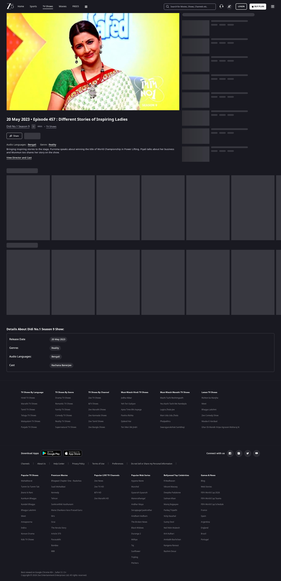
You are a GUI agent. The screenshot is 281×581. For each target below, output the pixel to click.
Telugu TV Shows (28, 415)
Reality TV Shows (62, 421)
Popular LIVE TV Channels (106, 475)
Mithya (134, 539)
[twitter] (247, 453)
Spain (203, 516)
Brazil (203, 533)
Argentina (205, 522)
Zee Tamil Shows (96, 421)
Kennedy (55, 492)
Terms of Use (98, 463)
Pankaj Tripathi (170, 510)
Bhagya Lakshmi (209, 409)
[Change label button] (229, 7)
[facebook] (230, 453)
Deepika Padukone (172, 492)
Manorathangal (138, 498)
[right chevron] (277, 207)
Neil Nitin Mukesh (172, 527)
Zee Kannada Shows (97, 415)
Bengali (32, 144)
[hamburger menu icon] (272, 6)
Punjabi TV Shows (29, 427)
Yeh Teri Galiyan (128, 403)
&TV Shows (93, 403)
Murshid (135, 486)
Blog (203, 480)
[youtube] (256, 453)
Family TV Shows (62, 409)
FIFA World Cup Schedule (212, 504)
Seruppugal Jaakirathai (141, 510)
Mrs (53, 516)
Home (21, 6)
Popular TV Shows (29, 475)
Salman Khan (170, 498)
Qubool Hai (126, 421)
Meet (204, 403)
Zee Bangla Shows (96, 427)
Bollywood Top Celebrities (176, 475)
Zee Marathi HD (101, 498)
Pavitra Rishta (127, 415)
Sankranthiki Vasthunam (62, 504)
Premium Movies (59, 475)
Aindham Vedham (139, 516)
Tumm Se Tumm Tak (30, 486)
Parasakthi (56, 539)
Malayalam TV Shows (30, 421)
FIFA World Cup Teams (211, 498)
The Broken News (139, 522)
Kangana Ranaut (171, 545)
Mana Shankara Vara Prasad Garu (66, 510)
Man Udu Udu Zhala (169, 415)
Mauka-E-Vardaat (209, 421)
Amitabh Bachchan (172, 539)
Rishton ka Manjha (210, 397)
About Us (41, 463)
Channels (25, 463)
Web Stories (206, 486)
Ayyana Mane (137, 480)
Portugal (205, 539)
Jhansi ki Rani (27, 492)
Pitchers (135, 563)
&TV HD (97, 492)
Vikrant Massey (171, 486)
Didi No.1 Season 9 (18, 126)
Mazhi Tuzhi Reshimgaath (171, 397)
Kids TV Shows (27, 539)
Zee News (98, 480)
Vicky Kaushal (170, 516)
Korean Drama (27, 533)
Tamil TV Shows (28, 409)
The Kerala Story (58, 527)
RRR (53, 551)
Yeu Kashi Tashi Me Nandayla (173, 403)
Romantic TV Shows (64, 403)
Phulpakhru (165, 421)
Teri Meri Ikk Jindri (129, 427)
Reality (52, 144)
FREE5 (75, 6)
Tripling (134, 557)
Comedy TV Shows (63, 415)
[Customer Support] (221, 6)
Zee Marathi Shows (97, 409)
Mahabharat (26, 480)
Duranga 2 (136, 533)
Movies (63, 6)
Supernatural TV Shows (65, 427)
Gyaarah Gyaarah (139, 492)
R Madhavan (169, 480)
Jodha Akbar (126, 397)
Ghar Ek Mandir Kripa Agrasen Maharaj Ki (220, 427)
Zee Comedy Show (210, 415)
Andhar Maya (137, 504)
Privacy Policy (78, 463)
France (204, 510)
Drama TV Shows (63, 397)
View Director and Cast (19, 157)
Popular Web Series (140, 475)
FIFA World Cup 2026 (210, 492)
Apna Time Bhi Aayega (131, 409)
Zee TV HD (99, 486)
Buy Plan (259, 6)
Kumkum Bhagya (28, 498)
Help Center (58, 463)
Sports (33, 6)
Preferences (117, 463)
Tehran (54, 498)
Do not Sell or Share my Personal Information (151, 463)
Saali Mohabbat (58, 486)
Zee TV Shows (94, 397)
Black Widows (137, 527)
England (204, 527)
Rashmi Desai (170, 551)
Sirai (53, 522)
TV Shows (48, 6)
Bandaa (54, 545)
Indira (23, 527)
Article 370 (56, 533)
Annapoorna (26, 522)
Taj (132, 545)
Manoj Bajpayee (171, 504)
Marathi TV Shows (29, 403)
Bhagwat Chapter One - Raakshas (66, 480)
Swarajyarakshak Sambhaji (172, 427)
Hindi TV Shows (28, 397)
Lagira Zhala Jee (167, 409)
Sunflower (135, 551)
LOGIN (241, 6)
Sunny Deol (169, 522)
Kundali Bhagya (28, 504)
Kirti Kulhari (169, 533)
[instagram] (238, 453)
